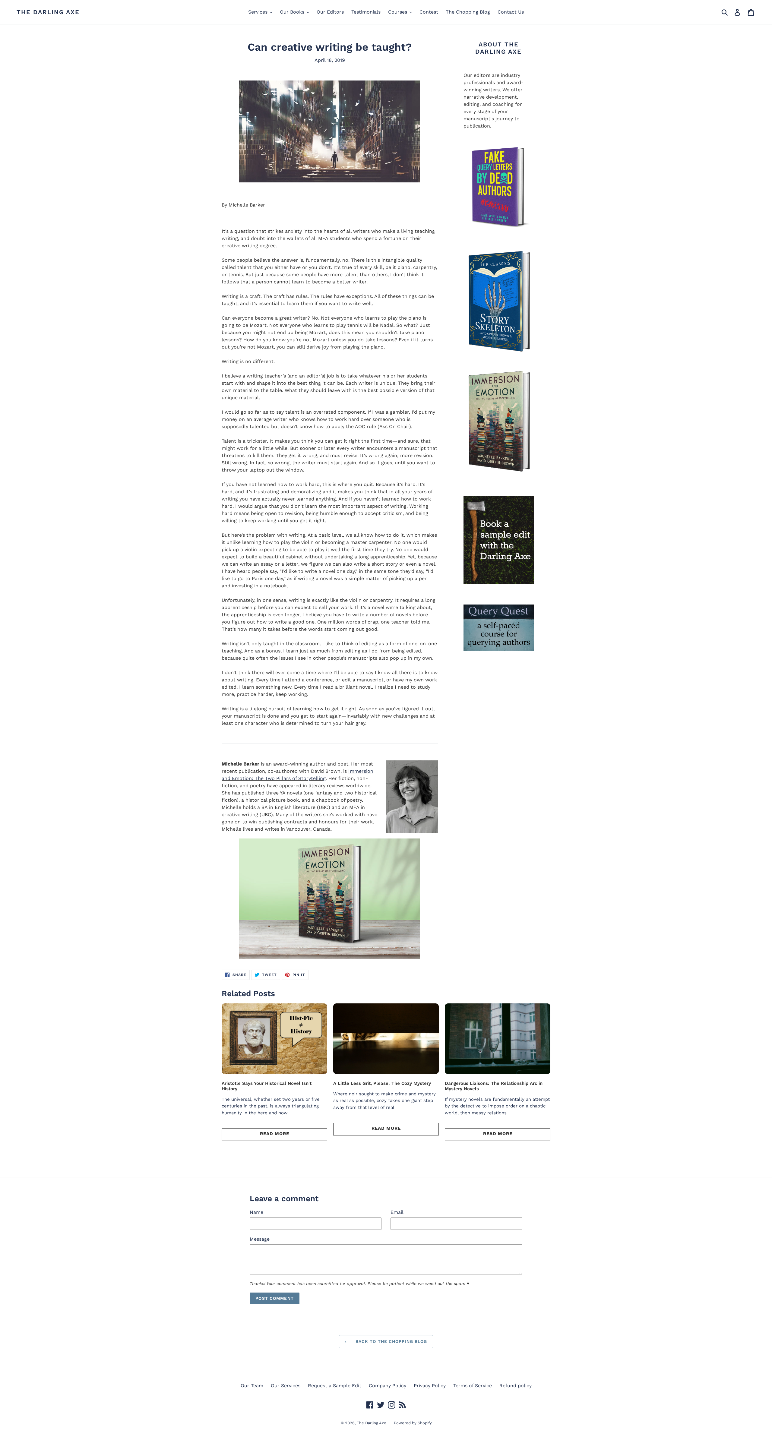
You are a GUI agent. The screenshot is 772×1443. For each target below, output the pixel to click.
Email (397, 1212)
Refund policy (515, 1385)
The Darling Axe (48, 12)
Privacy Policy (430, 1385)
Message (260, 1239)
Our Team (252, 1385)
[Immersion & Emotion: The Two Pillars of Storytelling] (330, 898)
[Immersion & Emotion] (499, 302)
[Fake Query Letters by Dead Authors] (499, 188)
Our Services (285, 1385)
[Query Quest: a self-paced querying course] (499, 628)
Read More (274, 1133)
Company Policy (387, 1385)
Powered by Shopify (413, 1423)
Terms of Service (472, 1385)
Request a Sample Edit (334, 1385)
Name (256, 1212)
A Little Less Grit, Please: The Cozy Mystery (382, 1083)
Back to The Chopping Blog (390, 1341)
